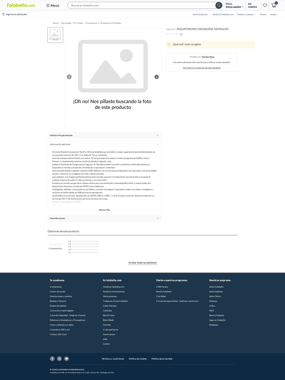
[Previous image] (69, 76)
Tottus (212, 305)
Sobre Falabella (216, 286)
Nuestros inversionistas (114, 291)
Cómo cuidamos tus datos (62, 325)
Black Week (108, 320)
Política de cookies (138, 358)
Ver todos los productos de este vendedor (202, 67)
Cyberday (107, 310)
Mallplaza (213, 325)
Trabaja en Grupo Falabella (115, 301)
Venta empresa (110, 296)
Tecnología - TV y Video (72, 23)
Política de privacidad (162, 358)
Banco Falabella (216, 315)
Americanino (109, 334)
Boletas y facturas (58, 301)
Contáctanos (56, 286)
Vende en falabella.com (113, 286)
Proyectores (91, 23)
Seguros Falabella (217, 320)
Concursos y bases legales (61, 310)
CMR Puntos (162, 286)
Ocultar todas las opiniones (142, 262)
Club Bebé (161, 296)
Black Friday (108, 315)
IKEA (211, 310)
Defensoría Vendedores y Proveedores (67, 320)
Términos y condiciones (113, 358)
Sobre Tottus (215, 296)
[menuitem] (244, 14)
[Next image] (156, 76)
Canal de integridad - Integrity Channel (68, 315)
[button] (145, 5)
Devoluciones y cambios (61, 296)
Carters (106, 344)
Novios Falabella (163, 291)
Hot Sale (107, 325)
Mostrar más (104, 210)
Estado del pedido (58, 305)
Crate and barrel (110, 329)
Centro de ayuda (57, 291)
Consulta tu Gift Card (60, 329)
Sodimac (213, 301)
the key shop (208, 56)
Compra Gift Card (58, 334)
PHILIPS (170, 29)
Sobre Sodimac (216, 291)
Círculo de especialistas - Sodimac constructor (177, 301)
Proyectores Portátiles (110, 23)
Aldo (105, 339)
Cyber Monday (110, 305)
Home (55, 23)
